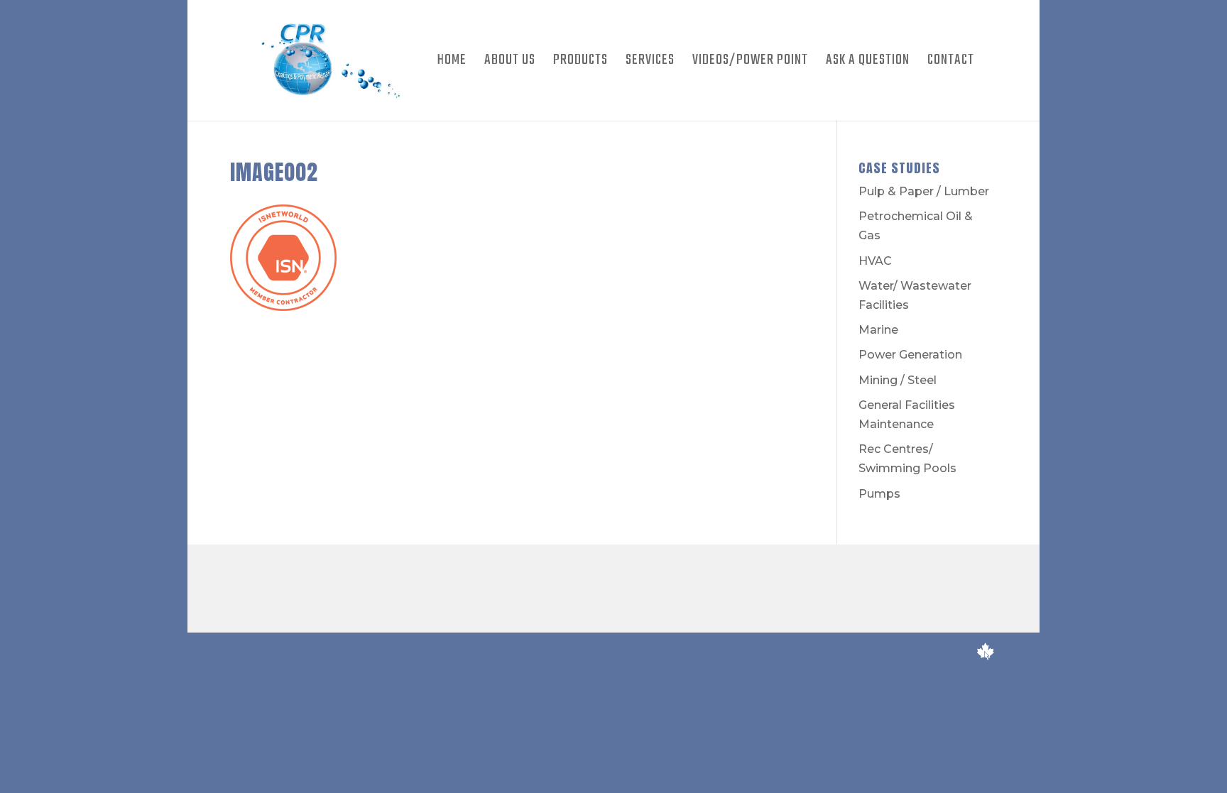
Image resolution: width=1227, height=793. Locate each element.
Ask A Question (868, 63)
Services (650, 63)
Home (452, 63)
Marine (878, 330)
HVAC (875, 261)
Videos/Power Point (750, 63)
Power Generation (910, 354)
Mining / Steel (897, 380)
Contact (950, 63)
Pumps (879, 494)
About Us (509, 63)
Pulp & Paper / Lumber (923, 191)
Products (580, 63)
